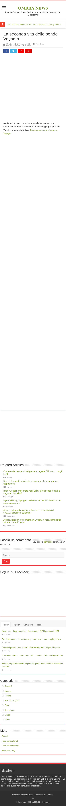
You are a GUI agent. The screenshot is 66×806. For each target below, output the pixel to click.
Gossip (8, 691)
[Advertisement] (33, 88)
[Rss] (33, 798)
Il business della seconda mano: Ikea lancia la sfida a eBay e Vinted (34, 24)
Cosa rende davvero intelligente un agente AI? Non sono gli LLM (30, 631)
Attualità (8, 686)
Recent (6, 625)
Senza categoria (12, 700)
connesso (48, 542)
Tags (39, 625)
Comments (28, 625)
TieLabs (50, 795)
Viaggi (7, 715)
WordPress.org (8, 750)
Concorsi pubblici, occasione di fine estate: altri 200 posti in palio (31, 647)
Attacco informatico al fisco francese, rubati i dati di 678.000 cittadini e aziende (28, 511)
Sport (7, 705)
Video (7, 719)
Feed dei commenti (10, 746)
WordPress (28, 795)
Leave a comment (13, 46)
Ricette (8, 696)
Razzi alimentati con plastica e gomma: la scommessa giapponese (31, 639)
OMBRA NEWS (33, 8)
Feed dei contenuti (10, 741)
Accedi (5, 736)
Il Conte (9, 44)
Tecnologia (40, 44)
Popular (16, 625)
